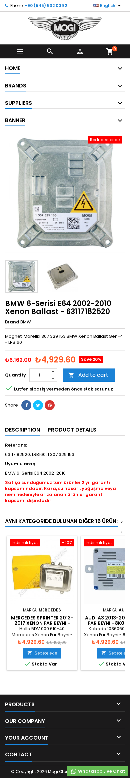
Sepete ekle (42, 653)
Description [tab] (22, 430)
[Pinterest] (50, 405)
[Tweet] (38, 405)
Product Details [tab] (72, 430)
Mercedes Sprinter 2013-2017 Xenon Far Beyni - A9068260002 (42, 623)
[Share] (26, 405)
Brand (12, 322)
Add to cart (88, 375)
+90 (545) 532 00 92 (46, 5)
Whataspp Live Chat (101, 771)
